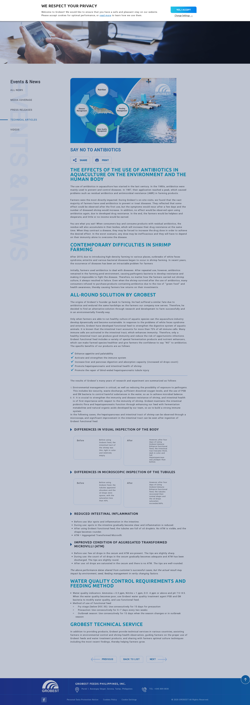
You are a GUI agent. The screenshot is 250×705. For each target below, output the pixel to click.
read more (105, 15)
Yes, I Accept (183, 10)
